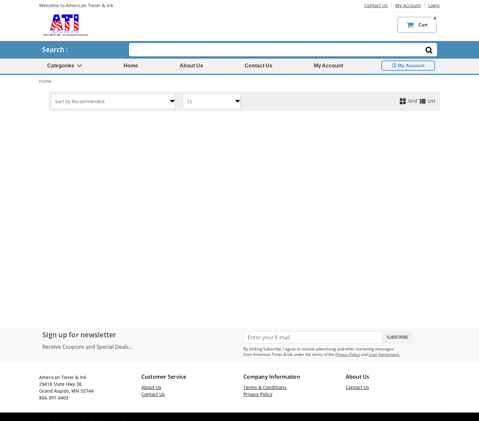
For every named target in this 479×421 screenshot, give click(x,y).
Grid (413, 101)
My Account (408, 5)
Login (434, 5)
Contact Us (376, 5)
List (431, 101)
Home (130, 65)
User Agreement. (384, 354)
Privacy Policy (347, 354)
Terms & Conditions (264, 387)
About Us (191, 65)
